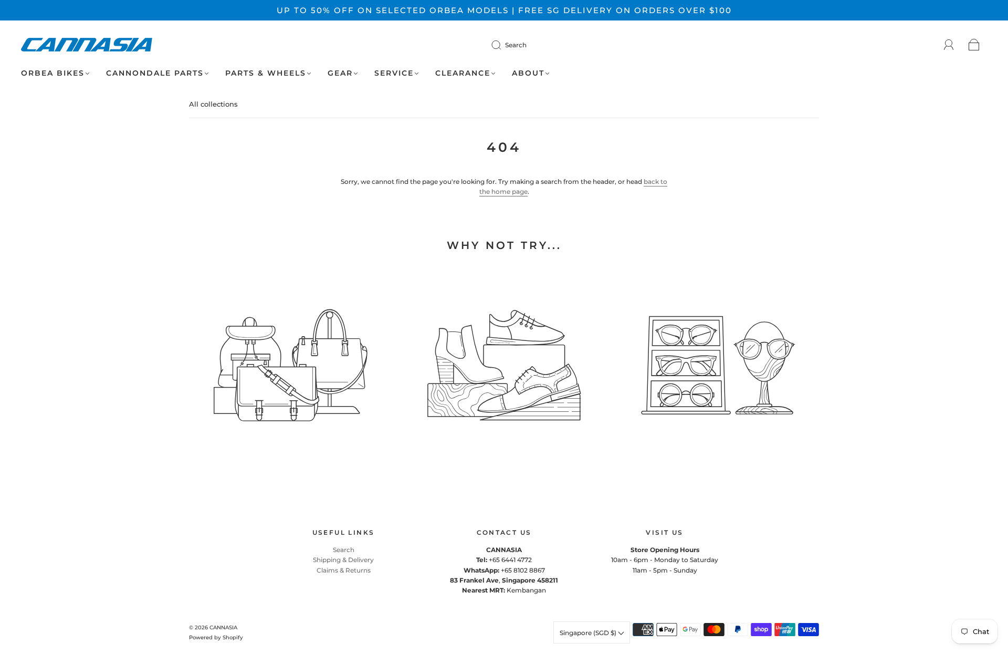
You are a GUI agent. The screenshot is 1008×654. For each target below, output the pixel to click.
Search (516, 45)
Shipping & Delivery (343, 560)
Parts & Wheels (265, 73)
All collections (213, 104)
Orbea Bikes (53, 73)
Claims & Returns (344, 570)
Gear (340, 73)
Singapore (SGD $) (589, 633)
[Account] (949, 45)
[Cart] (974, 45)
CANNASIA (223, 627)
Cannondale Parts (155, 73)
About (528, 73)
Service (394, 73)
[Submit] (502, 44)
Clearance (462, 73)
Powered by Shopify (216, 637)
